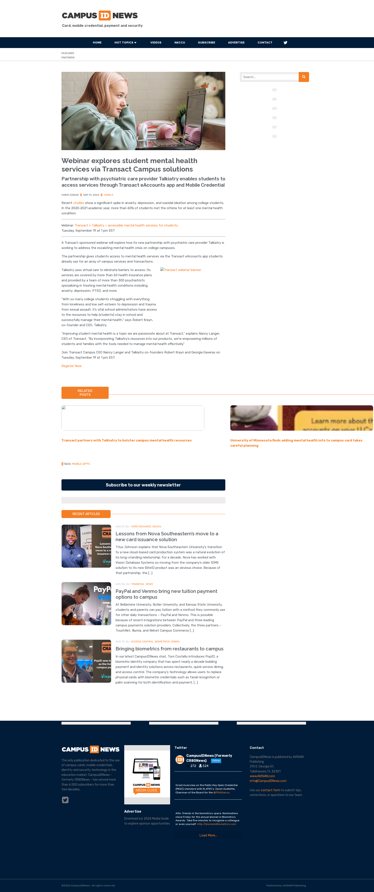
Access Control (142, 641)
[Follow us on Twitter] (285, 42)
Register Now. (71, 366)
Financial (138, 584)
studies (78, 203)
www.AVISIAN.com (262, 776)
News (149, 584)
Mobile (108, 194)
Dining (175, 641)
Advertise (236, 42)
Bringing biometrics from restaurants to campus (170, 648)
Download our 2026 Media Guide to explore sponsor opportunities (147, 821)
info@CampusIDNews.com (268, 781)
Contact (265, 42)
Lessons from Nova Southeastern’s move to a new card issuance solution (167, 536)
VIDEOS (155, 42)
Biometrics (162, 641)
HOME (97, 42)
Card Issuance (141, 526)
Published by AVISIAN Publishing (286, 885)
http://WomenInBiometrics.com (216, 824)
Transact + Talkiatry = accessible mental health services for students (126, 225)
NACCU (179, 42)
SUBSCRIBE (206, 42)
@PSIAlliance (221, 792)
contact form (270, 790)
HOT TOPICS (123, 42)
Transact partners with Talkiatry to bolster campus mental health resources (126, 440)
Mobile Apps (81, 463)
